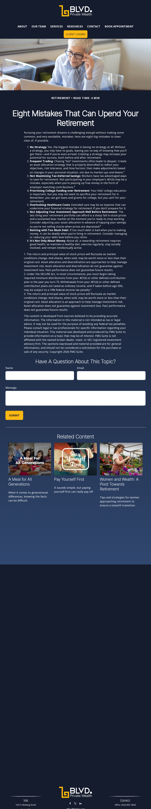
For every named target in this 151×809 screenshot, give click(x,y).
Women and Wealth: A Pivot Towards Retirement (119, 484)
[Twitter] (75, 803)
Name (9, 368)
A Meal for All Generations (20, 482)
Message (11, 387)
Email (80, 368)
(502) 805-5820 (128, 804)
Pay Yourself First (69, 479)
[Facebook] (70, 803)
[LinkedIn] (80, 803)
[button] (22, 26)
